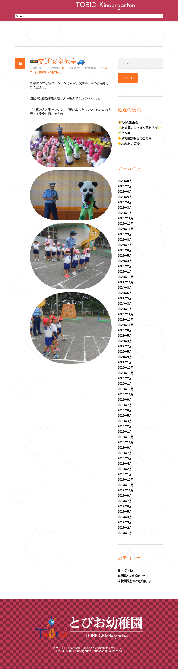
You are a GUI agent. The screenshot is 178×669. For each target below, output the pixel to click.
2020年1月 (125, 383)
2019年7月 (125, 405)
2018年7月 (125, 453)
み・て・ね (125, 570)
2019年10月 (126, 394)
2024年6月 (125, 293)
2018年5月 (125, 458)
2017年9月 (125, 495)
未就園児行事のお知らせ (134, 581)
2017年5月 (125, 511)
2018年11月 (126, 437)
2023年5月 (125, 335)
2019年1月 (125, 431)
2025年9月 (125, 234)
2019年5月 (125, 415)
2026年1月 (125, 213)
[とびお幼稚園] (105, 10)
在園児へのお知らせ (50, 72)
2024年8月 (125, 287)
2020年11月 (126, 373)
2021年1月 (125, 362)
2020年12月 (126, 367)
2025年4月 (125, 261)
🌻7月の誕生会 (128, 122)
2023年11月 (126, 319)
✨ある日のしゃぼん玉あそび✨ (139, 127)
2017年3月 (125, 522)
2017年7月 (125, 501)
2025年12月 (126, 218)
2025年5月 (125, 255)
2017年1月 (125, 533)
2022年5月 (125, 351)
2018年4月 (125, 463)
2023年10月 (126, 325)
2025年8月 (125, 239)
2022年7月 (125, 346)
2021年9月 (125, 357)
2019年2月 (125, 426)
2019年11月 (126, 389)
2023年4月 (125, 341)
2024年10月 (126, 282)
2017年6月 (125, 506)
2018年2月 (125, 469)
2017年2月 (125, 527)
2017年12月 (126, 479)
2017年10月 (126, 490)
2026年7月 (125, 186)
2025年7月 (125, 245)
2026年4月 (125, 202)
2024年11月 (126, 277)
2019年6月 (125, 410)
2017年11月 (126, 485)
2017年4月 (125, 517)
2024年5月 (125, 298)
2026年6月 (125, 191)
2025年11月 (126, 223)
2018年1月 (125, 474)
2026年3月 (125, 207)
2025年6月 (125, 250)
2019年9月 (125, 399)
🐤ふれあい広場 (129, 143)
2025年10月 (126, 229)
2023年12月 (126, 314)
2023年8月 (125, 330)
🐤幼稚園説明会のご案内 (135, 138)
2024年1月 (125, 309)
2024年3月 (125, 303)
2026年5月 (125, 197)
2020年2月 (125, 378)
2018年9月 (125, 447)
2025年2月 (125, 266)
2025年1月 (125, 271)
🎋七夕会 (124, 133)
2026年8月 (125, 181)
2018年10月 (126, 442)
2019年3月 (125, 421)
